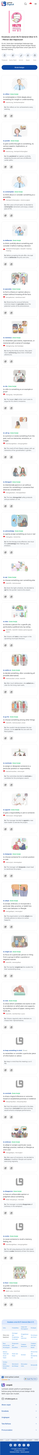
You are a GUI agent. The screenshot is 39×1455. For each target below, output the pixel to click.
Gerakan (23, 1355)
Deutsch (21, 1440)
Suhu (4, 1328)
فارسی (7, 1440)
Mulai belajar (19, 67)
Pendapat (33, 1328)
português (29, 1440)
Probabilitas (15, 1328)
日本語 (36, 1440)
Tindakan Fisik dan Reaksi (33, 1345)
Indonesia (14, 1440)
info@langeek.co (11, 1399)
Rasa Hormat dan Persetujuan (6, 1345)
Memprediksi (34, 1365)
